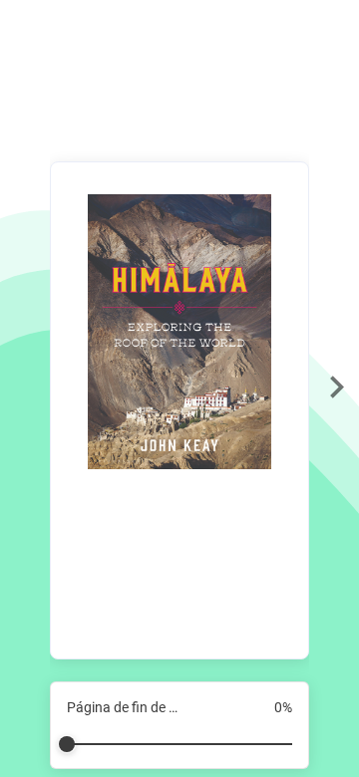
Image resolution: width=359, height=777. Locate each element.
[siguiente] (336, 388)
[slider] (179, 736)
